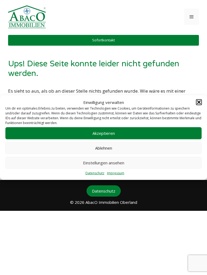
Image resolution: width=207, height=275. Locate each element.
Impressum (115, 173)
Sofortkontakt (103, 40)
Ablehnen (103, 148)
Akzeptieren (103, 133)
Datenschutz (94, 173)
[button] (199, 102)
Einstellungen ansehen (103, 162)
